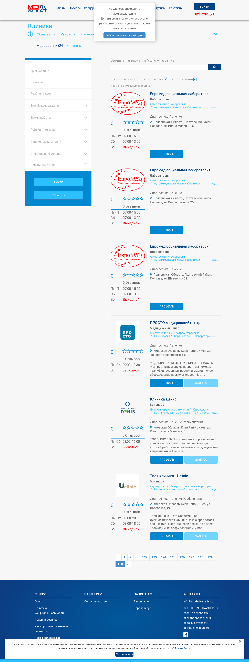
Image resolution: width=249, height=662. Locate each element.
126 (182, 557)
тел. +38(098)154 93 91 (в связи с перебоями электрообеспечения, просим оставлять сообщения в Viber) (200, 617)
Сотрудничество (95, 601)
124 (163, 557)
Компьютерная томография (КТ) (175, 412)
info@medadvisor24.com (199, 601)
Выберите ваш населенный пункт (124, 35)
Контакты (176, 8)
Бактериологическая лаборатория (175, 489)
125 (172, 557)
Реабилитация (40, 93)
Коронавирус (142, 608)
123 (154, 557)
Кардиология (182, 336)
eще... (214, 107)
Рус (215, 33)
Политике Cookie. (182, 648)
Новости (75, 8)
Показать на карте (123, 79)
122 (144, 557)
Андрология (178, 104)
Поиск (58, 182)
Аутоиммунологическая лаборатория (177, 107)
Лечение (36, 82)
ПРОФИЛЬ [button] (166, 154)
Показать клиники (181, 79)
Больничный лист (43, 165)
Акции (61, 8)
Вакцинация (142, 601)
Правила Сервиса (46, 619)
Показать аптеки (152, 79)
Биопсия (207, 489)
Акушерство (158, 486)
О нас (38, 601)
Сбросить (58, 195)
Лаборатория (203, 336)
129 (210, 557)
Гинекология (162, 336)
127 (191, 557)
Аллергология (158, 104)
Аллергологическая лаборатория (191, 486)
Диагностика (39, 71)
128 (200, 557)
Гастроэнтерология (187, 333)
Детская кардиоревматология (169, 409)
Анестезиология (160, 333)
